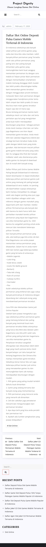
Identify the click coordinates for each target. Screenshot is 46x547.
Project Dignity (23, 3)
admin (9, 26)
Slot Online (13, 426)
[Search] (39, 14)
